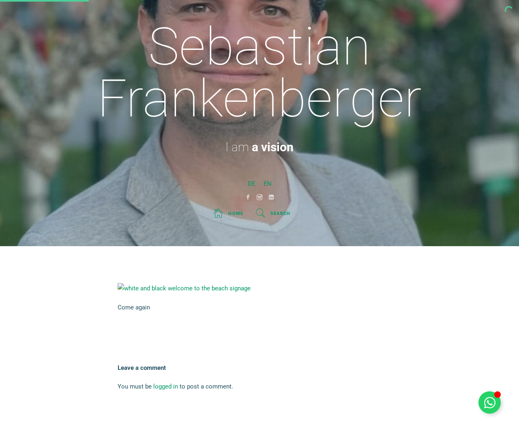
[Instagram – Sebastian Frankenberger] (260, 197)
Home (235, 213)
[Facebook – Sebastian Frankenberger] (248, 197)
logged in (165, 386)
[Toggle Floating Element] (489, 402)
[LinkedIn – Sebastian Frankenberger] (271, 197)
